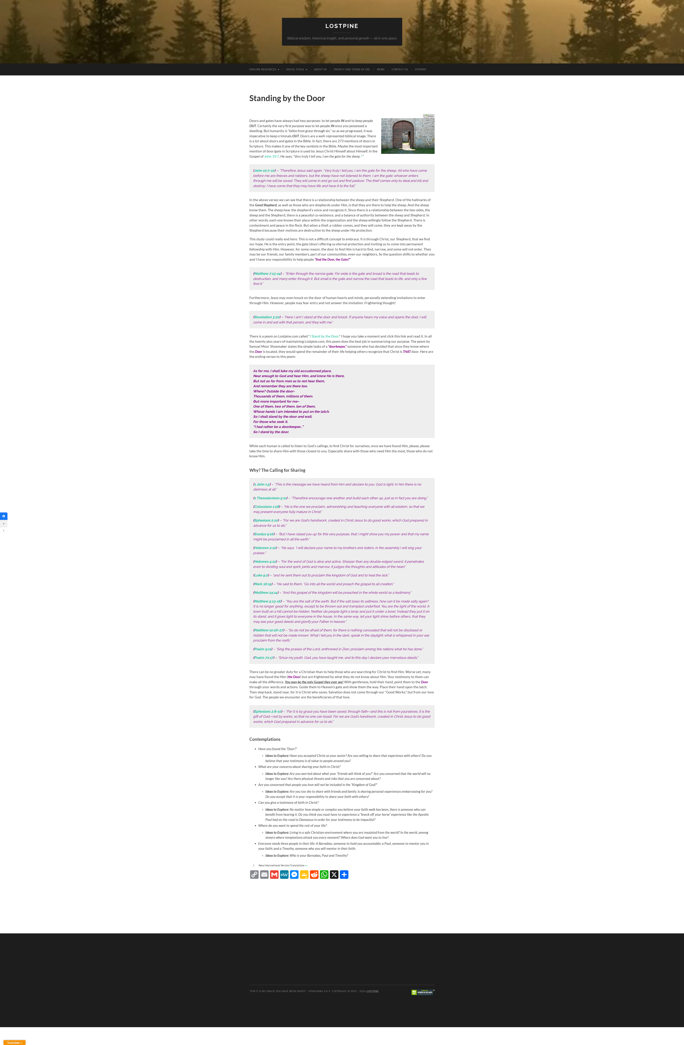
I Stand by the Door (324, 336)
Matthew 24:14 (265, 592)
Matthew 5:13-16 (267, 601)
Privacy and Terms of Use (352, 69)
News (381, 69)
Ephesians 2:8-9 (319, 991)
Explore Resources (262, 69)
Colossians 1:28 (266, 507)
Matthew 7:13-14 (267, 273)
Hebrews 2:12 (265, 548)
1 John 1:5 (262, 484)
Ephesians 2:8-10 (267, 711)
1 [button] (361, 155)
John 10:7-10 (264, 170)
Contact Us (400, 69)
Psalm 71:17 (263, 658)
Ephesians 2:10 (266, 520)
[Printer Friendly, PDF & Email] (429, 116)
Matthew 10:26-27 (268, 630)
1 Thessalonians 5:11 (270, 498)
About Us (320, 69)
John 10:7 (271, 156)
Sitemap (420, 69)
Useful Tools (295, 69)
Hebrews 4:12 (265, 561)
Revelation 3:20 (266, 317)
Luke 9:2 (261, 575)
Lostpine (342, 26)
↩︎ (306, 865)
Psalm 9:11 (262, 649)
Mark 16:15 (262, 584)
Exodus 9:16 (263, 534)
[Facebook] (3, 516)
